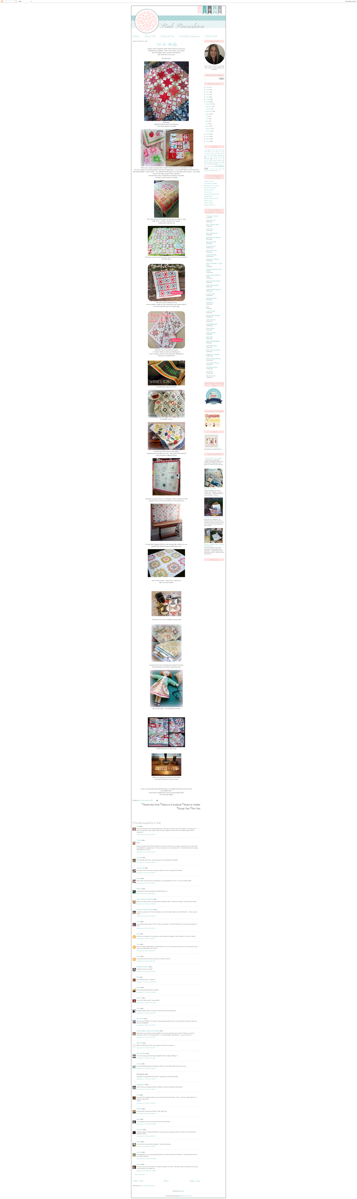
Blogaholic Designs (186, 1196)
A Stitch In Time (208, 181)
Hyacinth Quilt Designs (213, 289)
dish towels (220, 151)
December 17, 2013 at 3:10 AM (146, 1013)
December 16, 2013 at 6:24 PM (146, 872)
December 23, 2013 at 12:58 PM (146, 1170)
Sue (138, 826)
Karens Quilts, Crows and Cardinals (148, 1031)
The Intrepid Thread (212, 363)
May (207, 121)
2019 (208, 87)
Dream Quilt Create (210, 187)
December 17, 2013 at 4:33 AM (146, 1037)
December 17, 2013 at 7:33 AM (146, 1103)
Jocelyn (139, 857)
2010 (208, 139)
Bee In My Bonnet (211, 233)
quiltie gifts (207, 164)
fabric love (214, 153)
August (208, 114)
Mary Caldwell (141, 1053)
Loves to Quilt (210, 311)
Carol (138, 921)
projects (222, 160)
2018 (208, 89)
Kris (138, 1095)
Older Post (138, 1181)
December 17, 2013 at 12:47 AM (146, 1002)
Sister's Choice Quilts (213, 350)
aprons (206, 150)
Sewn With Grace (211, 345)
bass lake (213, 150)
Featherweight (207, 155)
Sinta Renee (142, 800)
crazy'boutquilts (211, 255)
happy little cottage (212, 285)
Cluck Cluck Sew (211, 250)
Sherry (139, 1164)
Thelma (139, 840)
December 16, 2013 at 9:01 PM (146, 961)
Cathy (138, 878)
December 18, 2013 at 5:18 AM (146, 1146)
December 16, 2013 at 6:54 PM (146, 916)
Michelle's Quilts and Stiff (211, 194)
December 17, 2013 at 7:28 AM (146, 1089)
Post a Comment (140, 1174)
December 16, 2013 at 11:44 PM (146, 982)
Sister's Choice (208, 202)
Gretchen (140, 1129)
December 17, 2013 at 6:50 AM (146, 1068)
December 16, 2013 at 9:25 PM (146, 971)
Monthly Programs (190, 36)
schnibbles (219, 166)
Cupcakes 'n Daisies (212, 259)
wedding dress (208, 170)
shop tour (211, 168)
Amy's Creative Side (212, 224)
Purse (207, 162)
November (209, 106)
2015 (208, 97)
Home (136, 36)
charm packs (213, 151)
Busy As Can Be (211, 242)
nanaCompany (210, 319)
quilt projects (219, 162)
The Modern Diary (211, 367)
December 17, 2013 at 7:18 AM (146, 1079)
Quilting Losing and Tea (211, 198)
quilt (212, 162)
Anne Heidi (140, 1018)
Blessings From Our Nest (211, 185)
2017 (208, 92)
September (209, 111)
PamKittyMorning (211, 324)
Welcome (216, 170)
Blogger (182, 1191)
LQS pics (220, 158)
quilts (213, 164)
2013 (208, 102)
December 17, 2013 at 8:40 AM (146, 1113)
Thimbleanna (141, 1084)
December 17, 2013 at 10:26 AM (146, 1124)
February (209, 128)
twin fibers (209, 371)
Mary (138, 1119)
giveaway (207, 158)
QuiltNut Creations (142, 966)
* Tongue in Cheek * (212, 216)
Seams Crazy (208, 200)
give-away (219, 157)
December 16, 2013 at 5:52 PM (146, 852)
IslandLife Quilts (211, 298)
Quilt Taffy (209, 337)
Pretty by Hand (211, 332)
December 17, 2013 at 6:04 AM (146, 1047)
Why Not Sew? (210, 376)
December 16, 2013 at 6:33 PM (146, 904)
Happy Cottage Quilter (213, 281)
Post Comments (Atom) (148, 1185)
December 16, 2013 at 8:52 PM (146, 938)
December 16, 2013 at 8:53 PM (146, 950)
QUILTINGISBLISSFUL (213, 341)
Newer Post (194, 1181)
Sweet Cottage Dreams (213, 358)
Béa (138, 977)
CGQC (206, 151)
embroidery (206, 153)
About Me (150, 36)
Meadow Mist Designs (213, 315)
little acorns (210, 302)
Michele (139, 888)
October (208, 109)
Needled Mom (208, 196)
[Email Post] (157, 800)
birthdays (220, 150)
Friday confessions (218, 155)
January (208, 131)
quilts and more (220, 164)
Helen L (139, 998)
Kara (138, 934)
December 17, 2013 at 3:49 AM (146, 1025)
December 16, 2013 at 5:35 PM (146, 834)
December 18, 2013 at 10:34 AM (146, 1158)
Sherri (138, 987)
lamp (214, 158)
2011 (207, 136)
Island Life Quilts (209, 190)
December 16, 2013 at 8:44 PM (146, 928)
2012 (208, 134)
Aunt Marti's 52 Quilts (210, 183)
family (221, 153)
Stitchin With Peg (209, 205)
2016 (208, 94)
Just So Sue (207, 192)
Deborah (139, 1043)
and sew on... (210, 229)
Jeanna (139, 1152)
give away (210, 157)
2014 (208, 99)
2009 (208, 141)
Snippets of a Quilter (212, 354)
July (207, 116)
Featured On (167, 36)
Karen (138, 1141)
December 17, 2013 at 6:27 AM (146, 1058)
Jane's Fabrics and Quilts (145, 899)
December (209, 104)
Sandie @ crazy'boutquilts (145, 909)
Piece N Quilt (210, 328)
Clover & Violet (211, 246)
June (207, 118)
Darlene (139, 1109)
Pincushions (214, 160)
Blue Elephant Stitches (213, 237)
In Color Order (210, 294)
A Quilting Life (210, 220)
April (207, 123)
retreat (208, 166)
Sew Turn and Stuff (210, 488)
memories (206, 160)
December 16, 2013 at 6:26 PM (146, 883)
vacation (220, 168)
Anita (138, 956)
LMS (207, 307)
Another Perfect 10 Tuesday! (213, 458)
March (208, 126)
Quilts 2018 (211, 36)
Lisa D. (139, 1063)
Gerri (138, 944)
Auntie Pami (140, 868)
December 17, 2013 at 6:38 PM (146, 1136)
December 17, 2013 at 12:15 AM (146, 992)
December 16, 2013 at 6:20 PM (146, 862)
